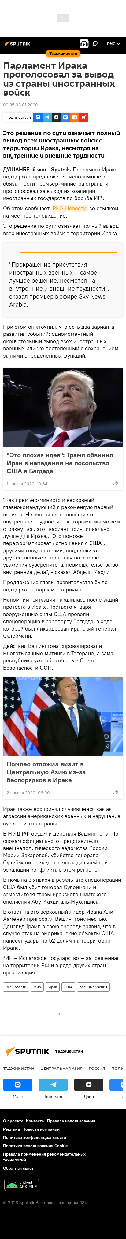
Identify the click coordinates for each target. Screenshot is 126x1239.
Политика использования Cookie (35, 1146)
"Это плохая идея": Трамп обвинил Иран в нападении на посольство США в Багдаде (60, 463)
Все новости (16, 986)
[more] (116, 483)
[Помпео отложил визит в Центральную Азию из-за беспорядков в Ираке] (63, 716)
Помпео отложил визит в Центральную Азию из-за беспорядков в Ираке (46, 772)
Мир (37, 986)
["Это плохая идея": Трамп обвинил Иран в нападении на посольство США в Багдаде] (63, 407)
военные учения (93, 986)
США (68, 986)
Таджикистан (18, 1068)
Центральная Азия (61, 1068)
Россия (97, 1068)
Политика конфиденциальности (34, 1137)
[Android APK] (22, 1186)
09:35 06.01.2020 (20, 105)
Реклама (11, 1129)
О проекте (13, 1121)
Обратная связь (18, 1168)
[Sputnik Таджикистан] (18, 46)
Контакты (35, 1121)
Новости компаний (41, 1129)
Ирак (52, 986)
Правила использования (71, 1121)
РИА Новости (69, 208)
